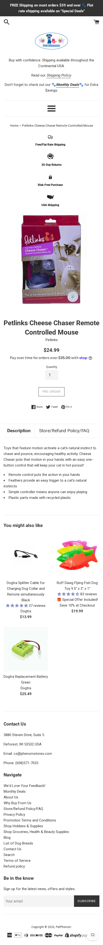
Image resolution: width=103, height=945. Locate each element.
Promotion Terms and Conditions (30, 820)
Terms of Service (17, 860)
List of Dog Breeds (18, 843)
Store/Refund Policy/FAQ (64, 430)
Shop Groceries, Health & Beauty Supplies (36, 832)
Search (9, 855)
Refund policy (14, 866)
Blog (7, 837)
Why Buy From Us (17, 803)
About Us (11, 797)
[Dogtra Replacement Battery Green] (26, 649)
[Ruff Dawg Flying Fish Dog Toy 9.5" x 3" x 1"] (77, 555)
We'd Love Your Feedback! (24, 786)
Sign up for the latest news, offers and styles (39, 889)
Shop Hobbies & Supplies (23, 826)
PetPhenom (63, 927)
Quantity (51, 367)
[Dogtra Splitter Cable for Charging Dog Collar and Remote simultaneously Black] (26, 555)
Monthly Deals (15, 791)
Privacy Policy (14, 814)
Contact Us (12, 849)
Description (19, 430)
